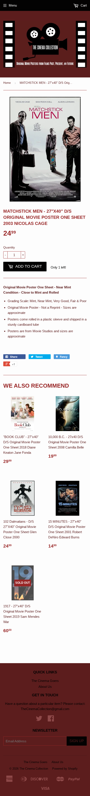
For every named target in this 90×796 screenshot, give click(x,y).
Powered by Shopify (65, 768)
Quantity (9, 247)
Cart (83, 5)
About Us (45, 686)
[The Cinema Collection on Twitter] (39, 720)
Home (7, 82)
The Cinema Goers (45, 681)
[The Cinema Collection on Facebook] (51, 720)
